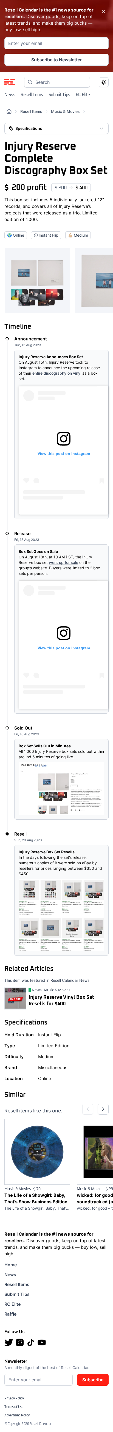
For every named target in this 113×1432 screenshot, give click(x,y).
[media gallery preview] (37, 281)
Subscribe (92, 1379)
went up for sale (63, 562)
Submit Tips (59, 95)
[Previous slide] (87, 1109)
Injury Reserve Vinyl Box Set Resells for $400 (61, 1000)
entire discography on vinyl (56, 373)
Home (10, 1264)
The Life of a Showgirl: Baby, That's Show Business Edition (35, 1198)
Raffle (10, 1314)
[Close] (104, 11)
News (9, 95)
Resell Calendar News (69, 980)
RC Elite (83, 95)
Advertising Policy (16, 1415)
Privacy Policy (14, 1398)
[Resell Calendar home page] (9, 82)
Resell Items (32, 95)
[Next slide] (103, 1109)
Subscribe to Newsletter (56, 59)
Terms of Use (13, 1407)
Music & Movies (65, 111)
